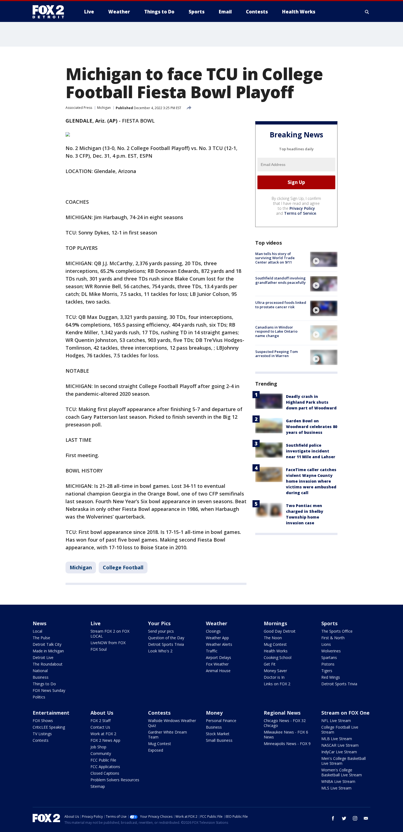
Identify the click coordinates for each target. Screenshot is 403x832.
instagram (355, 818)
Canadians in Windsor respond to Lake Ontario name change (276, 331)
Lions (326, 644)
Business (41, 677)
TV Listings (42, 733)
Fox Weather (217, 664)
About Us (101, 712)
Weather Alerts (219, 644)
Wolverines (331, 650)
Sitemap (97, 786)
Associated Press (79, 107)
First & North (333, 637)
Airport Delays (218, 657)
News (39, 623)
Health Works (276, 650)
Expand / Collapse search (367, 12)
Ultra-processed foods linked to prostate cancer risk (280, 304)
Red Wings (330, 677)
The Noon (273, 637)
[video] (323, 259)
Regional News (282, 712)
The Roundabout (48, 664)
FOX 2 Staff (100, 720)
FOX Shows (43, 720)
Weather (216, 623)
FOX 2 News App (105, 740)
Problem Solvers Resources (114, 779)
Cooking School (277, 657)
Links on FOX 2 (277, 683)
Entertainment (51, 712)
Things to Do (44, 683)
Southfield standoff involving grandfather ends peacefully (280, 280)
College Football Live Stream (339, 730)
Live (95, 623)
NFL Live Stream (336, 720)
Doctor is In (274, 677)
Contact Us (100, 727)
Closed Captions (104, 773)
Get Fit (270, 664)
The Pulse (41, 637)
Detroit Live (43, 657)
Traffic (211, 650)
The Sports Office (337, 631)
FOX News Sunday (49, 690)
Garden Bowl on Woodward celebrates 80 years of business (311, 426)
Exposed (155, 750)
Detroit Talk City (47, 644)
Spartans (329, 657)
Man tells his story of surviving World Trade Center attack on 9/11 (275, 258)
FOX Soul (98, 649)
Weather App (217, 637)
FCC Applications (105, 766)
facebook (333, 818)
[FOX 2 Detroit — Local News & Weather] (51, 11)
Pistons (327, 664)
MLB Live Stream (336, 738)
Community (100, 753)
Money (214, 712)
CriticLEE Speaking (49, 727)
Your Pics (159, 623)
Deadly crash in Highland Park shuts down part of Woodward (311, 402)
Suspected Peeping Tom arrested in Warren (276, 353)
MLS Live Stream (336, 788)
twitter (344, 818)
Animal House (218, 670)
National (40, 670)
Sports (329, 623)
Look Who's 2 (160, 650)
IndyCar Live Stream (339, 751)
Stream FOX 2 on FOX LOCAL (109, 634)
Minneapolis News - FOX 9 (287, 743)
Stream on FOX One (345, 712)
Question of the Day (166, 637)
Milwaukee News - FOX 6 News (286, 734)
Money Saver (275, 670)
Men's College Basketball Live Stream (343, 761)
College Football (123, 567)
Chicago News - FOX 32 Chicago (285, 723)
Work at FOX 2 (103, 733)
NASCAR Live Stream (340, 745)
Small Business (219, 740)
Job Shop (98, 746)
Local (37, 631)
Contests (41, 740)
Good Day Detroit (280, 631)
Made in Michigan (48, 650)
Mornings (275, 623)
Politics (39, 697)
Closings (213, 631)
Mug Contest (275, 644)
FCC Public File (103, 760)
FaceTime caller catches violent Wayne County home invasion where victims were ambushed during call (311, 481)
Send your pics (161, 631)
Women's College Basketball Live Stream (341, 772)
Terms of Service (300, 213)
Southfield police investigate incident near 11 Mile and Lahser (310, 451)
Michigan (104, 107)
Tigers (326, 670)
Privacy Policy (302, 208)
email (366, 818)
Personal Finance (221, 720)
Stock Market (217, 733)
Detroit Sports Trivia (166, 644)
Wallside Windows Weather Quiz (172, 723)
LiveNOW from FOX (108, 642)
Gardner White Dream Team (167, 734)
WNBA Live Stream (338, 781)
